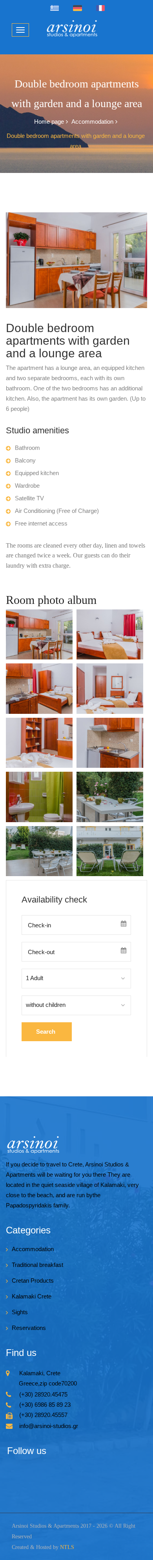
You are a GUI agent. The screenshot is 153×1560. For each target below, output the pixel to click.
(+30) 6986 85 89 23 (45, 1404)
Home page (49, 121)
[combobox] (76, 978)
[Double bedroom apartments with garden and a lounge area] (39, 634)
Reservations (29, 1327)
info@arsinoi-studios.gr (48, 1426)
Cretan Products (33, 1280)
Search (45, 1031)
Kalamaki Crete (31, 1296)
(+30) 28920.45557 (43, 1414)
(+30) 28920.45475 (43, 1394)
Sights (20, 1312)
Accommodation (92, 121)
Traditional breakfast (37, 1264)
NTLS (67, 1547)
